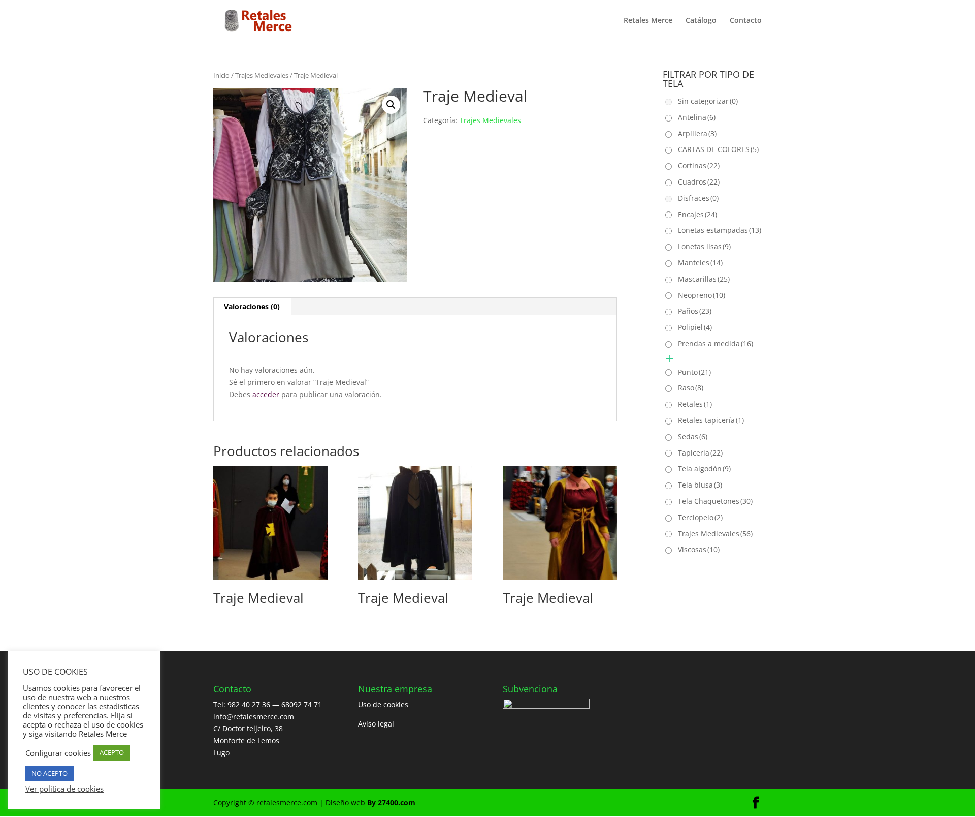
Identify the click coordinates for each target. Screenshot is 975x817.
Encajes (697, 214)
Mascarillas (704, 279)
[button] (391, 105)
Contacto (746, 21)
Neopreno (701, 295)
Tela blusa (700, 485)
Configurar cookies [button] (58, 753)
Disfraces (698, 198)
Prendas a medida (715, 343)
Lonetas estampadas (719, 230)
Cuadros (699, 182)
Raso (690, 387)
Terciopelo (700, 517)
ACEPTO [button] (112, 752)
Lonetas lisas (704, 246)
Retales (695, 404)
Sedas (692, 436)
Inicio (221, 75)
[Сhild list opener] (669, 358)
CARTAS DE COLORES (718, 149)
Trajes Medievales (261, 75)
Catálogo (701, 21)
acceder (265, 394)
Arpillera (697, 133)
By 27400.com (391, 802)
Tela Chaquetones (715, 501)
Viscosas (699, 549)
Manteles (700, 262)
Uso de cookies (383, 704)
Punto (694, 372)
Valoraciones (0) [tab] (252, 306)
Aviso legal (376, 724)
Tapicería (700, 453)
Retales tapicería (711, 420)
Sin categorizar (708, 101)
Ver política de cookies (64, 788)
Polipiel (695, 327)
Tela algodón (704, 468)
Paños (694, 311)
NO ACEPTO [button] (49, 773)
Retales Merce (648, 21)
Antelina (697, 117)
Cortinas (699, 165)
